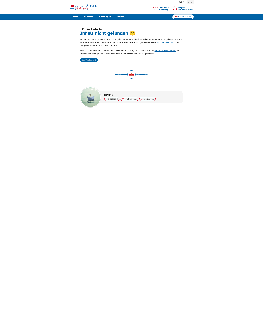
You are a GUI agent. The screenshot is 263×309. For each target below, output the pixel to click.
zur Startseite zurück (166, 42)
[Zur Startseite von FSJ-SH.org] (83, 7)
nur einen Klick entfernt (165, 50)
